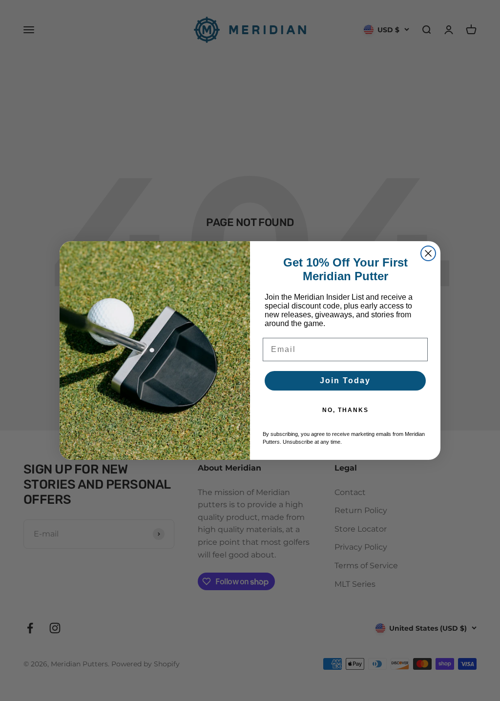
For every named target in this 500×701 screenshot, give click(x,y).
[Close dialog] (428, 253)
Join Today (345, 380)
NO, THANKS (345, 410)
